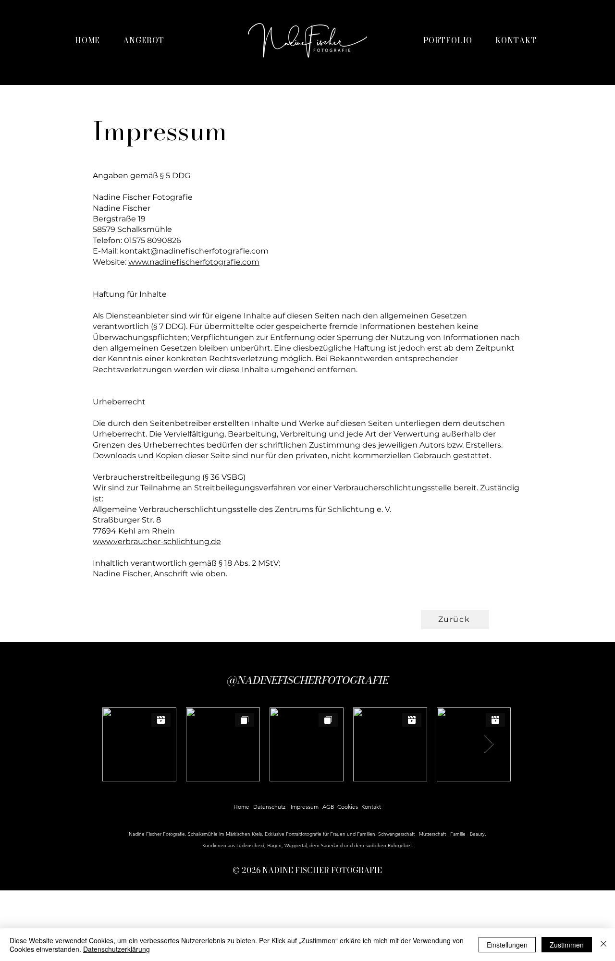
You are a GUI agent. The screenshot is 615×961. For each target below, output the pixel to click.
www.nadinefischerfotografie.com (193, 262)
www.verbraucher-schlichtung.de (157, 541)
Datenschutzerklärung (116, 949)
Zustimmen (567, 944)
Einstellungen (507, 944)
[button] (143, 40)
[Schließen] (603, 944)
